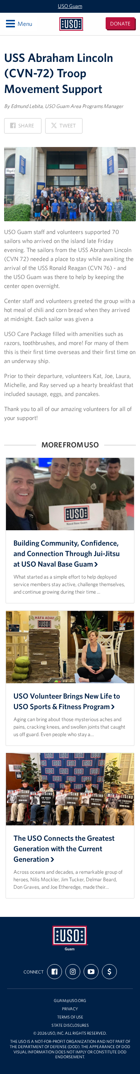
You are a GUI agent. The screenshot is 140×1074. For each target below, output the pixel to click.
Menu (18, 23)
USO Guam (70, 6)
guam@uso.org (70, 1000)
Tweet (63, 128)
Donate (120, 23)
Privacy (70, 1008)
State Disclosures (70, 1025)
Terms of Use (70, 1017)
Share (22, 128)
